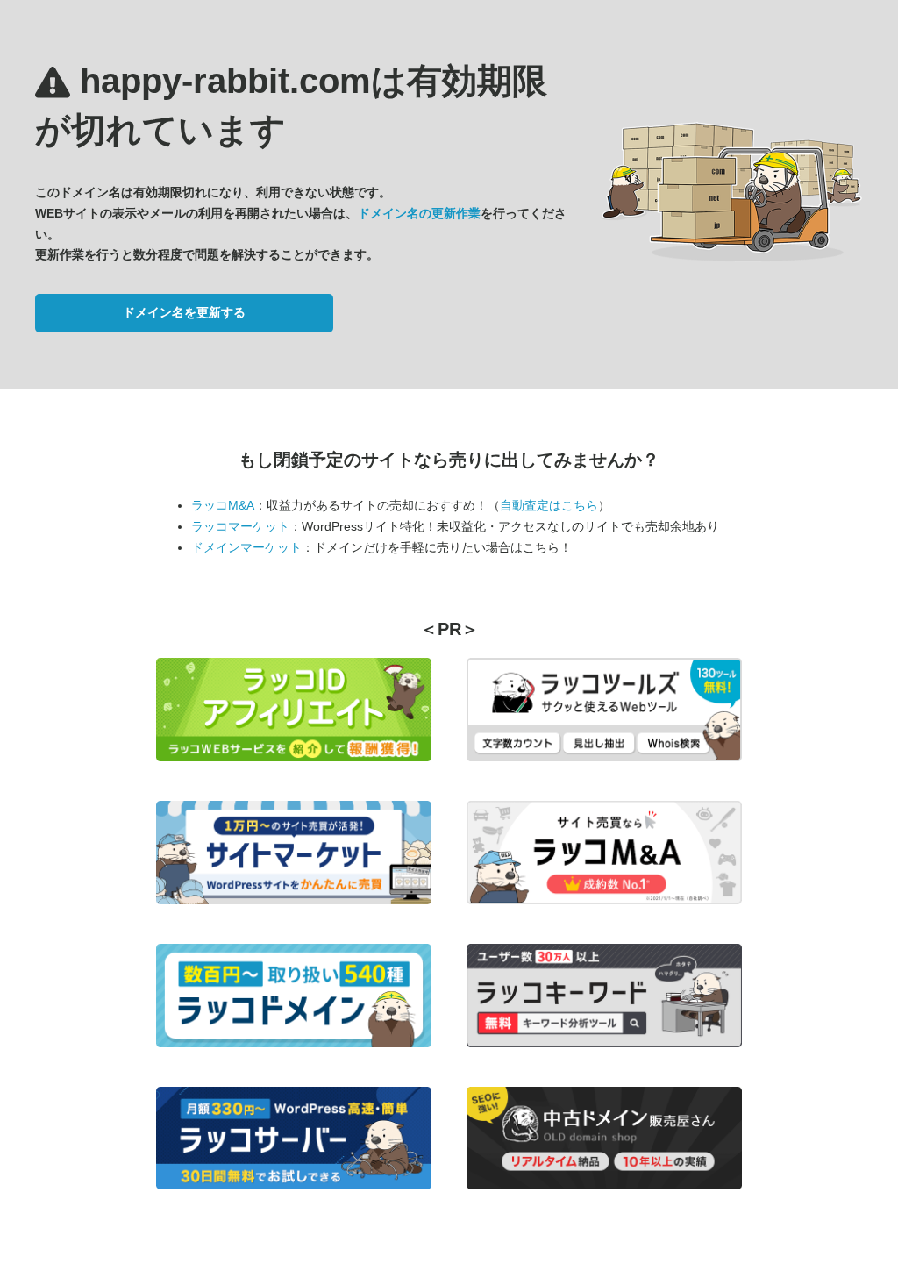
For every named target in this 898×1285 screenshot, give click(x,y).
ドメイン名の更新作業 (419, 213)
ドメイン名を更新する (184, 312)
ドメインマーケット (246, 547)
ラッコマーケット (240, 526)
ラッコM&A (222, 505)
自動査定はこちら (549, 505)
